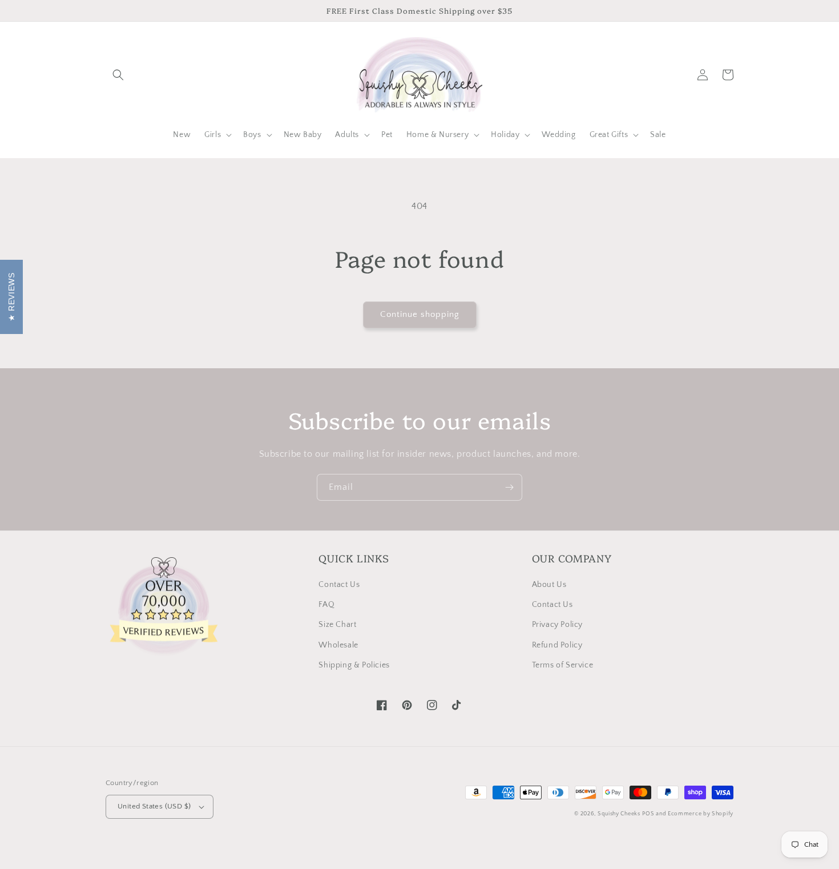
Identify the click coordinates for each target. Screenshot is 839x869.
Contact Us (339, 584)
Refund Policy (557, 645)
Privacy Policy (557, 624)
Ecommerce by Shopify (700, 814)
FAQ (326, 604)
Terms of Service (563, 665)
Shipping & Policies (353, 665)
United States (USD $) (154, 806)
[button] (118, 74)
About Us (549, 584)
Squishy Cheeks (619, 814)
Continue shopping (419, 314)
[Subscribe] (509, 487)
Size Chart (337, 624)
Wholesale (338, 645)
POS (648, 814)
